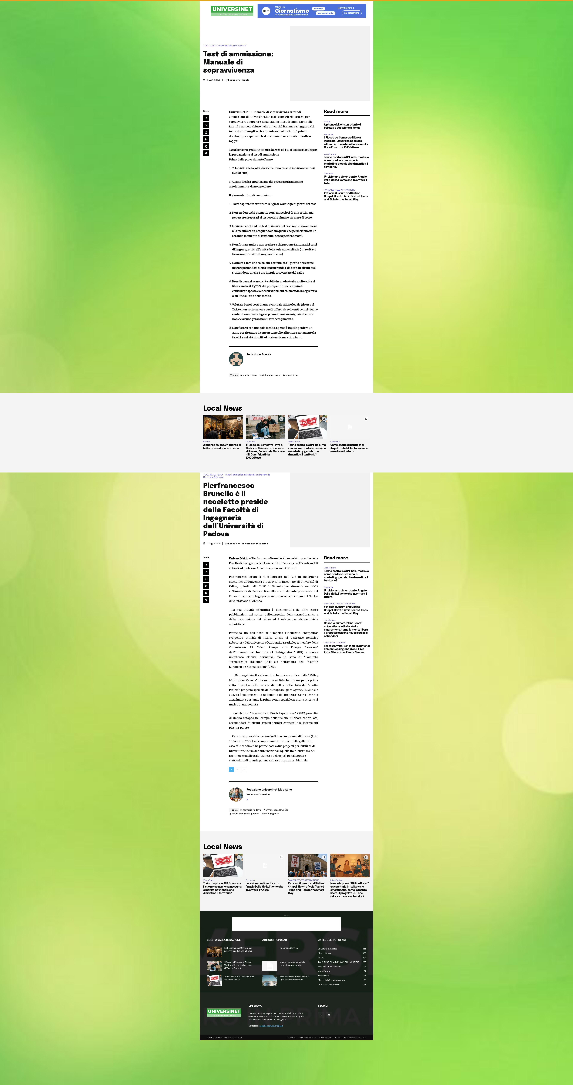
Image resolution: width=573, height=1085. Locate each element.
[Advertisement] (286, 924)
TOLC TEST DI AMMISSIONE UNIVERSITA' (224, 46)
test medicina (290, 375)
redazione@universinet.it (271, 1025)
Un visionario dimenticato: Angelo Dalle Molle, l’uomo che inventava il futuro (345, 180)
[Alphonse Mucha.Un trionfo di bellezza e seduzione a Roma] (223, 427)
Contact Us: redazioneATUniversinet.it (350, 1037)
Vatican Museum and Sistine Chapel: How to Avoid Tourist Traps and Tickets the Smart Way (346, 196)
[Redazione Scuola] (236, 359)
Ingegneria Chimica (289, 948)
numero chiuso (248, 375)
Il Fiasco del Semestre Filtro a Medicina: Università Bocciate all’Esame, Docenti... (238, 965)
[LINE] (206, 153)
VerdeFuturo (330, 154)
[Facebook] (206, 118)
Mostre (327, 121)
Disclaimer (291, 1037)
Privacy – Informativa (307, 1037)
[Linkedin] (206, 139)
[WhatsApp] (206, 132)
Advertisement (325, 1037)
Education (329, 134)
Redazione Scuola (238, 80)
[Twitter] (206, 125)
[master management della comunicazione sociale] (269, 966)
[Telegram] (206, 146)
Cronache (328, 173)
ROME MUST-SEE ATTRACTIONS (339, 190)
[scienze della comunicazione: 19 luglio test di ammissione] (269, 980)
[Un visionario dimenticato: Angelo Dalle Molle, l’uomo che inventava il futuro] (350, 427)
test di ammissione (269, 375)
